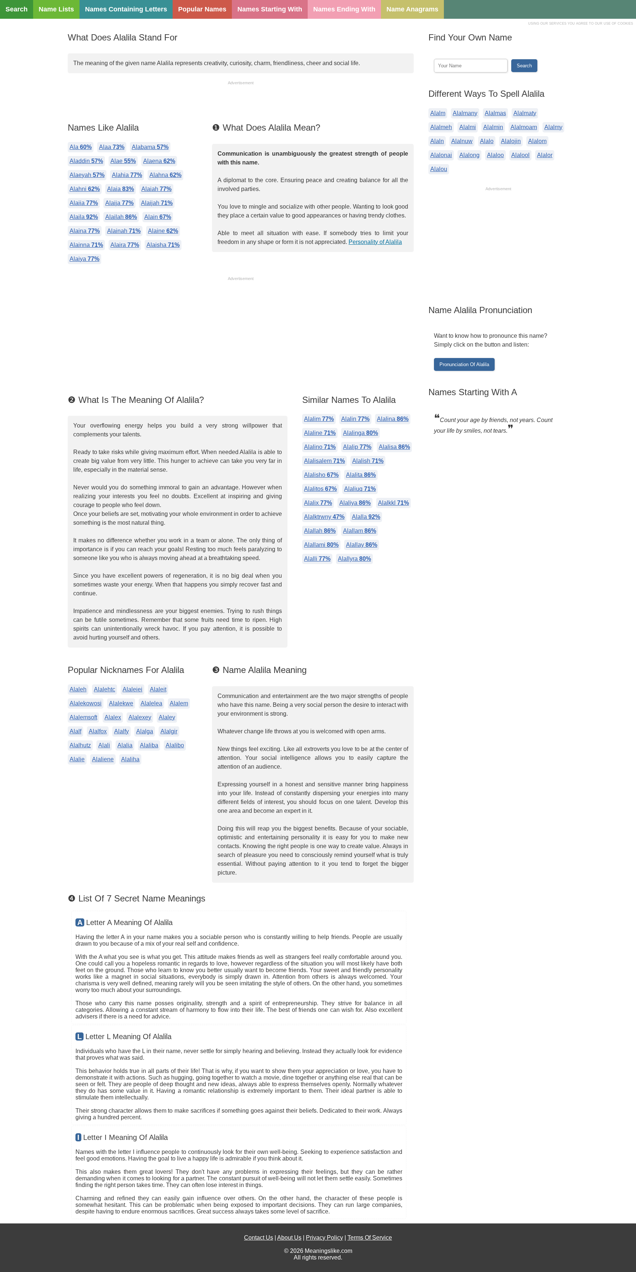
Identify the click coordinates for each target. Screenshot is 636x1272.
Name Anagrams (412, 9)
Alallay (361, 545)
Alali (104, 745)
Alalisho (321, 475)
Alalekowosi (86, 703)
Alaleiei (132, 689)
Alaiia (84, 203)
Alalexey (139, 717)
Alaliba (149, 745)
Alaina (85, 231)
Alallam (359, 531)
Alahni (85, 189)
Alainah (124, 231)
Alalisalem (324, 461)
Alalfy (121, 731)
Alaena (159, 161)
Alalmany (465, 113)
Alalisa (394, 447)
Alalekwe (121, 703)
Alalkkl (393, 503)
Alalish (368, 461)
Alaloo (495, 155)
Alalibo (175, 745)
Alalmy (553, 127)
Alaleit (158, 689)
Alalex (113, 717)
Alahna (165, 175)
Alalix (318, 503)
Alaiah (156, 189)
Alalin (355, 419)
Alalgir (168, 731)
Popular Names (202, 9)
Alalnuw (462, 141)
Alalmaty (524, 113)
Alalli (317, 559)
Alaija (119, 203)
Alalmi (467, 127)
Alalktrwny (324, 517)
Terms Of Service (369, 1237)
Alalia (124, 745)
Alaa (111, 147)
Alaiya (84, 259)
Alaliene (103, 759)
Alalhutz (80, 745)
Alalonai (441, 155)
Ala (81, 147)
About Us (289, 1237)
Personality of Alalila (375, 242)
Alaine (163, 231)
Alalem (179, 703)
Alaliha (130, 759)
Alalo (487, 141)
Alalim (319, 419)
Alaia (120, 189)
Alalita (361, 475)
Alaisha (163, 245)
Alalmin (493, 127)
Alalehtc (104, 689)
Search (17, 9)
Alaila (84, 217)
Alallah (320, 531)
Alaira (124, 245)
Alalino (320, 447)
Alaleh (78, 689)
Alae (123, 161)
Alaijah (157, 203)
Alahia (127, 175)
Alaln (437, 141)
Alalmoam (523, 127)
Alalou (438, 169)
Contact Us (258, 1237)
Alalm (437, 113)
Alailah (121, 217)
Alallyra (354, 559)
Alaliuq (360, 489)
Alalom (537, 141)
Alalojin (511, 141)
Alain (157, 217)
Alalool (520, 155)
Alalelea (151, 703)
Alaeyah (87, 175)
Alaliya (355, 503)
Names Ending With (344, 9)
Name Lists (56, 9)
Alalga (144, 731)
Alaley (167, 717)
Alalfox (98, 731)
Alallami (321, 545)
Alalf (75, 731)
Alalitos (320, 489)
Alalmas (495, 113)
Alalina (393, 419)
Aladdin (86, 161)
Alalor (544, 155)
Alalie (77, 759)
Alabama (150, 147)
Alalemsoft (83, 717)
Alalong (469, 155)
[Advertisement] (241, 102)
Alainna (86, 245)
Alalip (357, 447)
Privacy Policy (324, 1237)
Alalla (366, 517)
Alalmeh (441, 127)
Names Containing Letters (126, 9)
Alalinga (360, 433)
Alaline (320, 433)
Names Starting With (269, 9)
